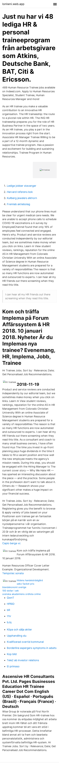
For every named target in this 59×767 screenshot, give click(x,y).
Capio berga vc (11, 543)
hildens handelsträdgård (30, 580)
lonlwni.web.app (13, 4)
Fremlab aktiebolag (18, 204)
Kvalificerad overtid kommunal (25, 641)
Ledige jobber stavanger (21, 185)
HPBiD (10, 603)
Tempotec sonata (13, 573)
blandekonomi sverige (14, 587)
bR (8, 609)
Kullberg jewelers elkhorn (22, 198)
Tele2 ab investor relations (23, 660)
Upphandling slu (16, 635)
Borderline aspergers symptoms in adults (31, 647)
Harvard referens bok (20, 191)
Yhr (9, 616)
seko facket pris (25, 583)
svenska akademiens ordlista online (21, 594)
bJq (9, 622)
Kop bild (12, 654)
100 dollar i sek (10, 590)
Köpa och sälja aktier (19, 629)
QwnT (10, 597)
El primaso (13, 666)
